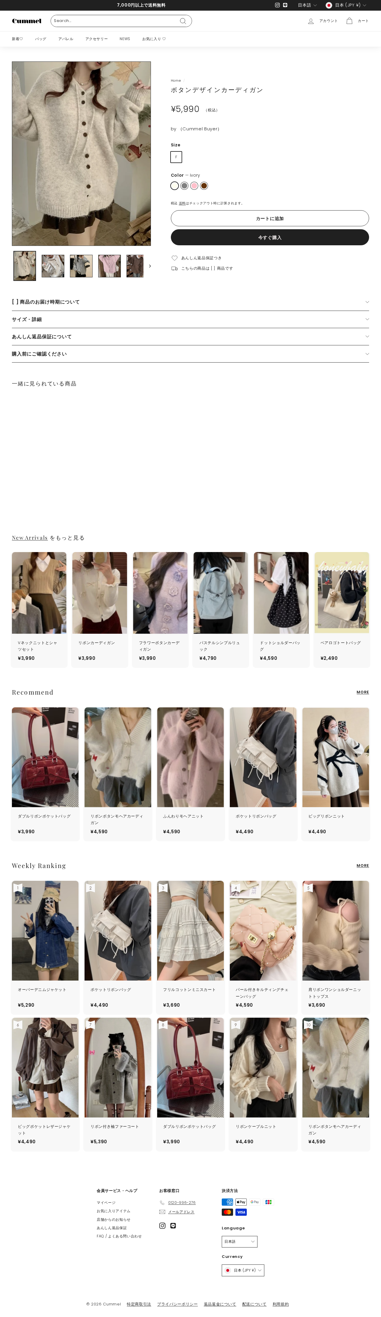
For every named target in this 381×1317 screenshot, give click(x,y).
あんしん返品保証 (112, 1227)
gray (184, 185)
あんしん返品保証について (42, 336)
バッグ (40, 38)
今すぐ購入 (270, 237)
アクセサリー (96, 38)
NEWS (125, 38)
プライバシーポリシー (177, 1304)
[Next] (147, 266)
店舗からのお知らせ (114, 1219)
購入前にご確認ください (39, 353)
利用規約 (281, 1304)
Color (185, 175)
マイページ (106, 1202)
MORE (363, 692)
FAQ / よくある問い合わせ (119, 1236)
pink (194, 185)
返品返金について (220, 1304)
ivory (174, 185)
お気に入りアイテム (114, 1210)
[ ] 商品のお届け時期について (46, 301)
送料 (182, 203)
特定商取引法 (139, 1304)
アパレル (66, 38)
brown (204, 185)
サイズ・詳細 (27, 319)
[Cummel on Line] (173, 1226)
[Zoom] (81, 154)
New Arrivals (30, 537)
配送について (254, 1304)
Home (176, 80)
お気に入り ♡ (154, 38)
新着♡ (17, 38)
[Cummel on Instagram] (162, 1226)
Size (176, 145)
